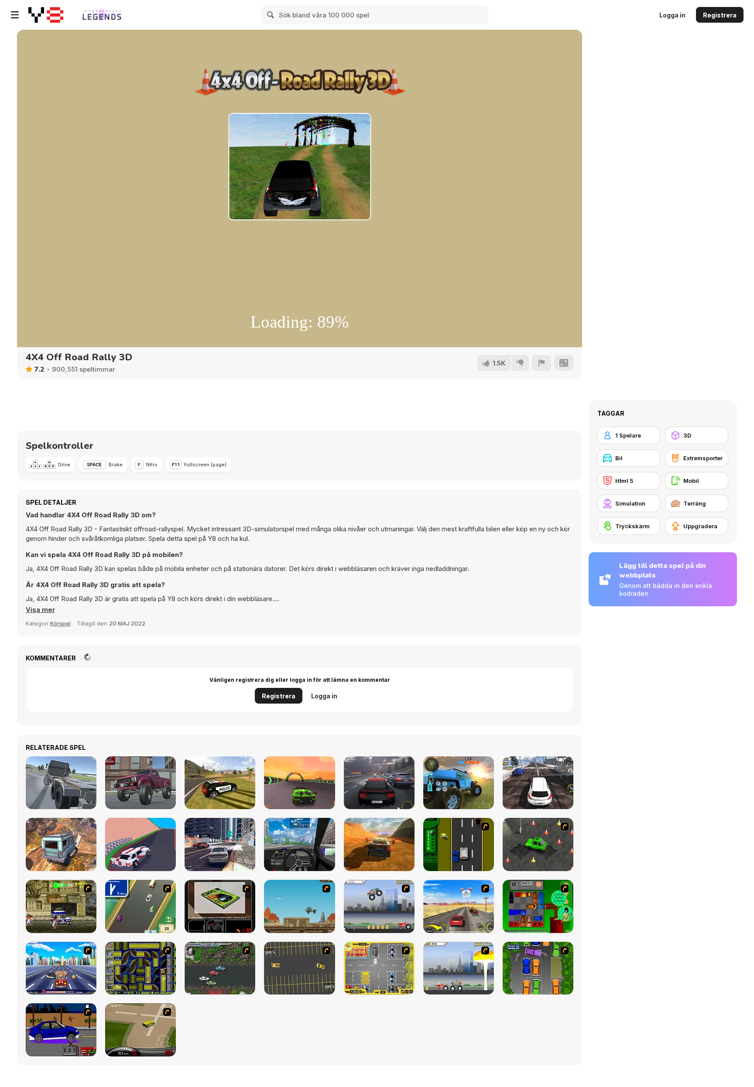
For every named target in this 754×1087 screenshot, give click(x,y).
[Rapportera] (541, 363)
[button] (40, 610)
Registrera (720, 15)
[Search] (271, 14)
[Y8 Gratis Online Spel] (46, 15)
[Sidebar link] (15, 15)
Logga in (672, 15)
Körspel (60, 623)
